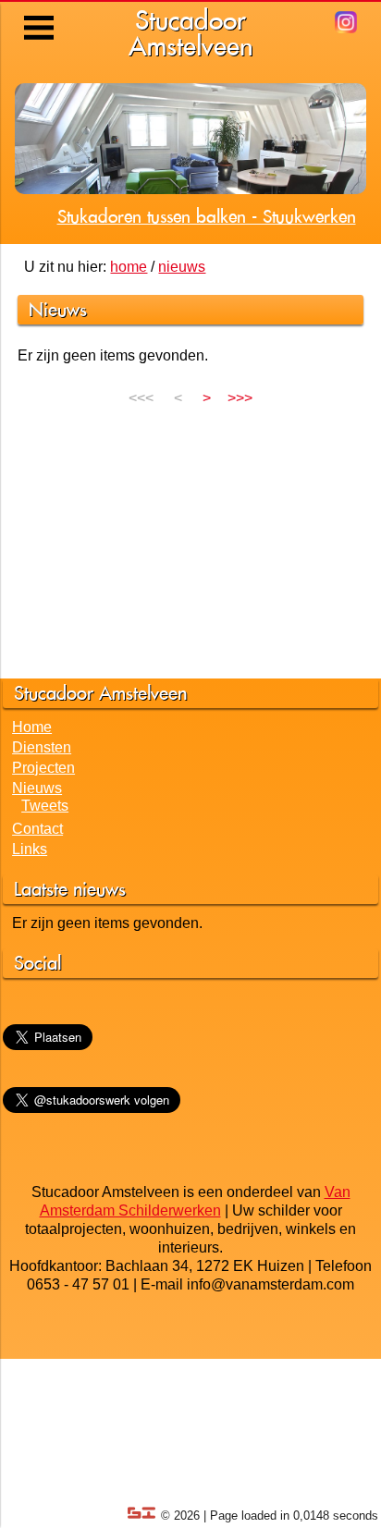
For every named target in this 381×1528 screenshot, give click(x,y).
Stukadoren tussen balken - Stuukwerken (206, 216)
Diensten (41, 747)
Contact (37, 829)
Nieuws (37, 788)
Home (32, 727)
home (128, 267)
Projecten (43, 768)
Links (29, 849)
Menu (40, 14)
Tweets (44, 805)
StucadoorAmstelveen (191, 33)
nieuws (181, 267)
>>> (239, 398)
